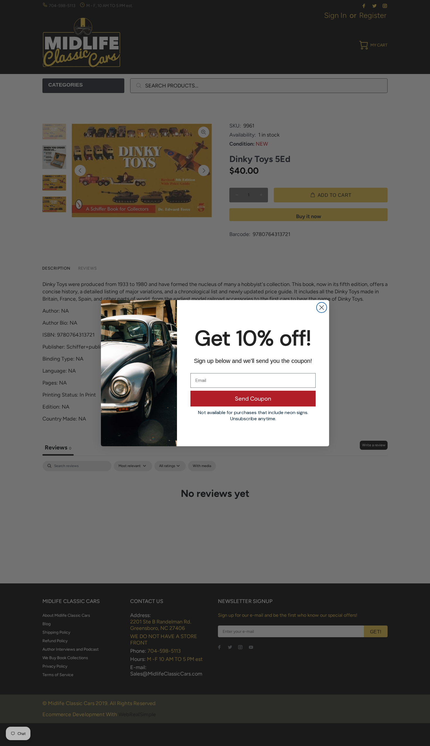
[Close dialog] (322, 307)
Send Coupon (253, 398)
